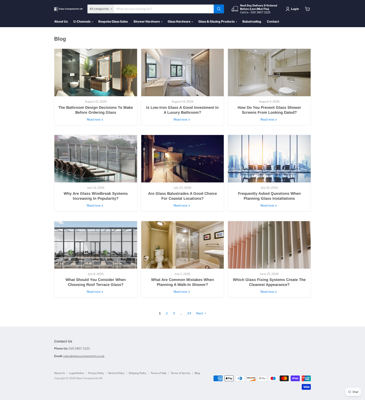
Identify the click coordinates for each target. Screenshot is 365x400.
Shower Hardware (146, 21)
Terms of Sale (159, 373)
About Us (61, 21)
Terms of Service (180, 373)
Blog (197, 373)
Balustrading (251, 21)
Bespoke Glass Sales (113, 21)
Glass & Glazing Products (216, 21)
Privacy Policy (96, 373)
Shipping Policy (137, 373)
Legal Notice (76, 373)
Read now (94, 119)
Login (295, 9)
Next (200, 313)
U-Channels (82, 21)
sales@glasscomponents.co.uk (83, 356)
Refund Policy (116, 373)
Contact (273, 21)
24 (189, 313)
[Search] (219, 9)
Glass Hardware (179, 21)
